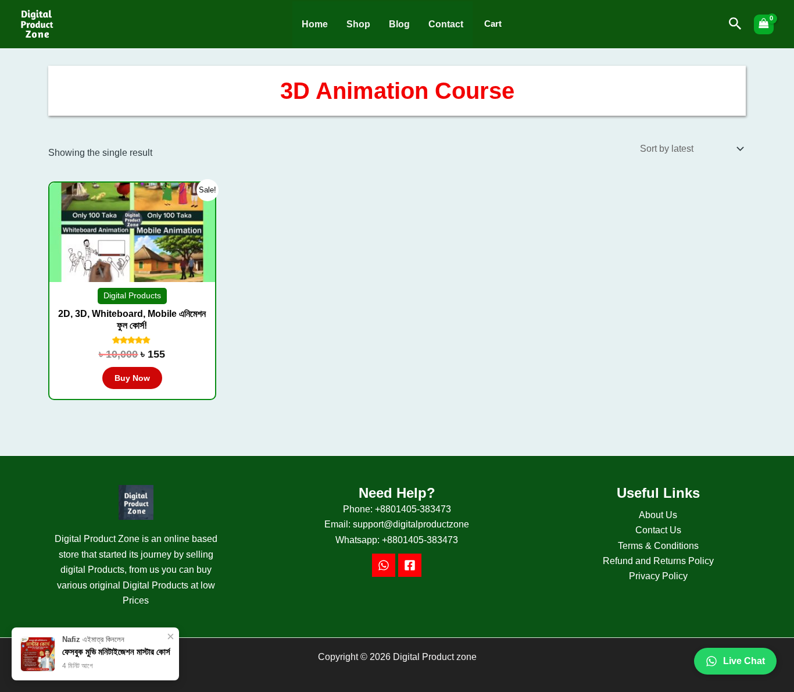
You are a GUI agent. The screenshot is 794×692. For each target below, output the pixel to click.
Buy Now (132, 378)
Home (315, 24)
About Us (658, 515)
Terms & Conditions (658, 546)
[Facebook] (409, 565)
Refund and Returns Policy (658, 561)
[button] (735, 24)
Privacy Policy (658, 576)
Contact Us (658, 530)
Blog (399, 24)
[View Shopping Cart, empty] (764, 24)
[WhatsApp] (383, 565)
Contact (445, 24)
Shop (358, 24)
